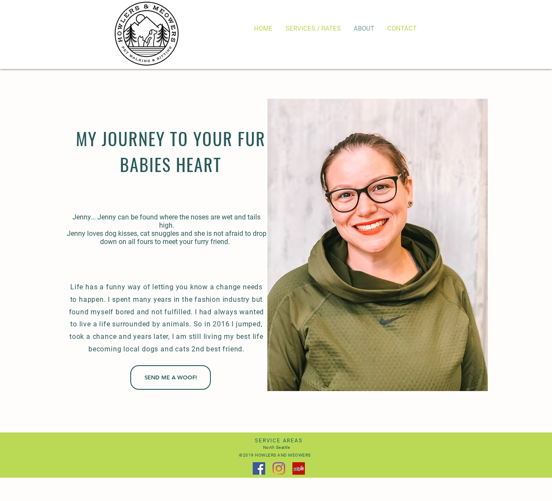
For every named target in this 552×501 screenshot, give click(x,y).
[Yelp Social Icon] (298, 468)
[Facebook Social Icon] (259, 468)
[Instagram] (279, 468)
